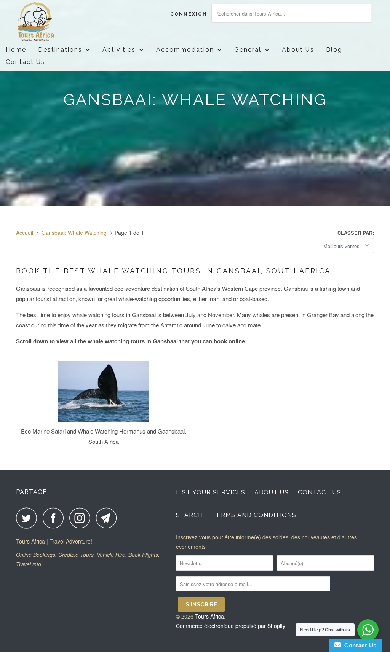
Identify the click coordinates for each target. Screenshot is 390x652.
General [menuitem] (247, 49)
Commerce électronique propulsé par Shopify (230, 626)
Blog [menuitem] (334, 49)
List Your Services (210, 492)
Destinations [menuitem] (60, 49)
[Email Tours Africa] (108, 517)
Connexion (188, 14)
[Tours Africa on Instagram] (81, 517)
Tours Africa (209, 616)
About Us (271, 492)
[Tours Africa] (46, 22)
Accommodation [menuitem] (185, 49)
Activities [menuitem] (119, 49)
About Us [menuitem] (298, 49)
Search (189, 515)
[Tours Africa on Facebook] (55, 517)
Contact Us (319, 492)
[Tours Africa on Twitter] (28, 517)
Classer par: (355, 232)
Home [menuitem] (16, 49)
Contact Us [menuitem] (25, 61)
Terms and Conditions (254, 515)
